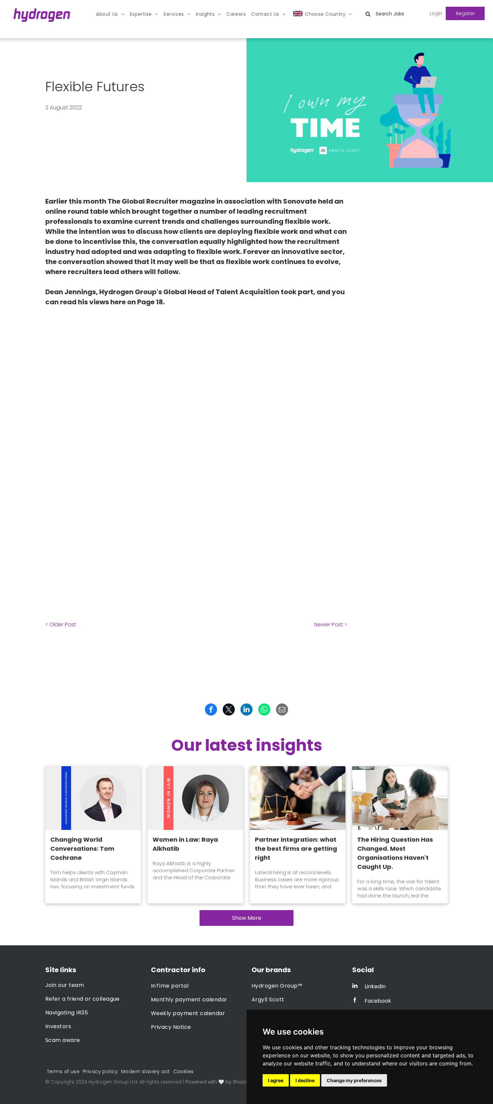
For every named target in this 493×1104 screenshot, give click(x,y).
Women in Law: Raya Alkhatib (185, 844)
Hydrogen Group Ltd (113, 1082)
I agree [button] (275, 1080)
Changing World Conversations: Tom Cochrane (82, 848)
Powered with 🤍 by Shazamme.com (229, 1082)
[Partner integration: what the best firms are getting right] (297, 798)
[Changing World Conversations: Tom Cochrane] (93, 798)
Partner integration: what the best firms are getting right (296, 848)
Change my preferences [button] (354, 1080)
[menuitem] (110, 14)
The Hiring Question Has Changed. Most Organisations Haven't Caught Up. (395, 853)
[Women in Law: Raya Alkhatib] (195, 798)
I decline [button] (305, 1080)
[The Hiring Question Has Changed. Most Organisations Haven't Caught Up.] (400, 798)
